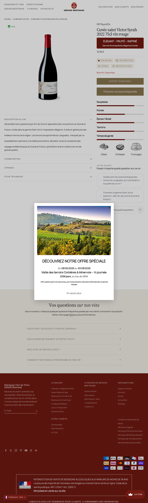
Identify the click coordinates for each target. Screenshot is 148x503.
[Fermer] (109, 207)
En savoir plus (74, 293)
